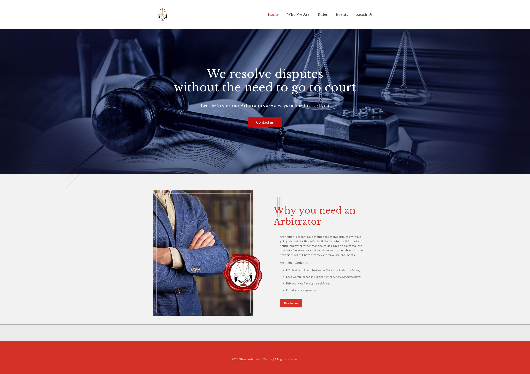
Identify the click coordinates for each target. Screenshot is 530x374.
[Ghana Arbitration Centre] (162, 14)
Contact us (265, 122)
